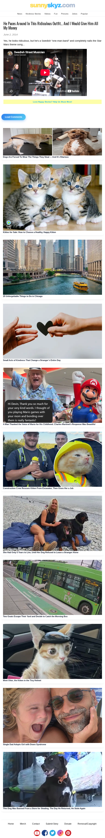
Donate (68, 824)
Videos (47, 14)
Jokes (74, 14)
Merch (23, 824)
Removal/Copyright (87, 824)
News (19, 14)
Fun (56, 14)
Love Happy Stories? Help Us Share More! (52, 102)
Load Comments (13, 117)
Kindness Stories (33, 14)
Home (11, 824)
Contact (36, 824)
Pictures (64, 14)
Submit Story (52, 824)
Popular (84, 14)
